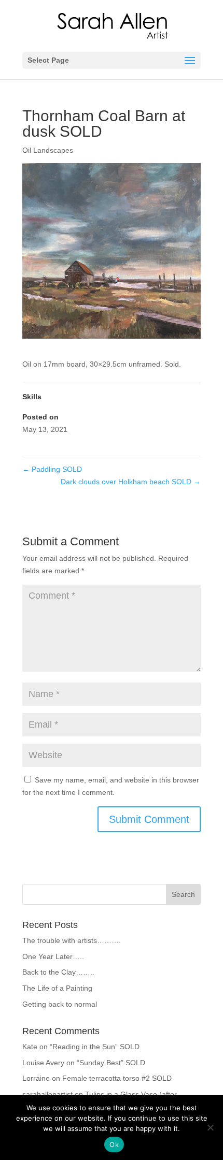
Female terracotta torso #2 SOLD (117, 1078)
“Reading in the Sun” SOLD (95, 1046)
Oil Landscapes (47, 150)
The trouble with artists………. (71, 940)
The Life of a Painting (57, 988)
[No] (210, 1127)
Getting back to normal (59, 1004)
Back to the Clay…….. (58, 972)
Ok (114, 1144)
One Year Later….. (53, 956)
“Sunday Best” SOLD (111, 1062)
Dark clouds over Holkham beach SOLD (131, 481)
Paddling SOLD (52, 469)
